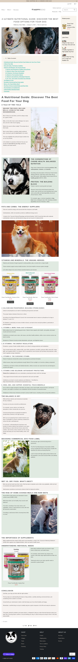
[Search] (74, 10)
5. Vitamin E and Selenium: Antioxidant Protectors (17, 76)
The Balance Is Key (9, 80)
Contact (41, 635)
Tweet (25, 625)
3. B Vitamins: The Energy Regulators (14, 73)
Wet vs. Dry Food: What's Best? (12, 84)
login (70, 3)
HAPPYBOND (9, 658)
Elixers (22, 643)
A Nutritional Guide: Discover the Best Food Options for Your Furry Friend (22, 62)
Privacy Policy (43, 646)
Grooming (23, 646)
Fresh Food (23, 635)
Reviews (60, 641)
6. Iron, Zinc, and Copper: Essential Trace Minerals (17, 78)
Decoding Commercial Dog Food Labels (14, 82)
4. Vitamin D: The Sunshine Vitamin (14, 75)
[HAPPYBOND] (38, 10)
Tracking (42, 649)
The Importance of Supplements (12, 87)
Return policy (43, 641)
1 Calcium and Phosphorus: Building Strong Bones (17, 69)
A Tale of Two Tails (8, 64)
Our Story (60, 635)
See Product (10, 302)
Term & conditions (44, 643)
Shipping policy (43, 638)
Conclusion (6, 91)
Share (31, 625)
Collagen (23, 638)
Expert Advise (61, 638)
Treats (22, 641)
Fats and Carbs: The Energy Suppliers (13, 65)
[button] (4, 10)
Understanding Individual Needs (12, 89)
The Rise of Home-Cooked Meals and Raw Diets (16, 85)
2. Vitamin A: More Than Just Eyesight (14, 71)
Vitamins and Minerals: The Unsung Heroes (15, 67)
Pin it (36, 625)
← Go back (4, 621)
